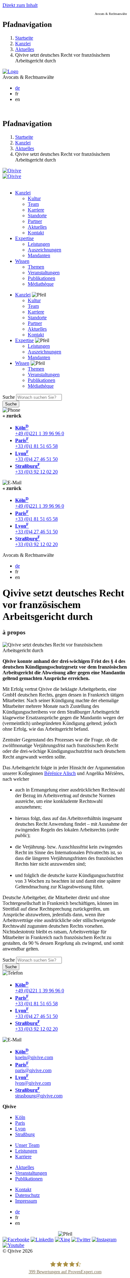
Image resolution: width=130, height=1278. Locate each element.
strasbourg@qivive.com (38, 1092)
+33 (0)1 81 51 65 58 (36, 443)
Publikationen (41, 278)
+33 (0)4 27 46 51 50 (36, 456)
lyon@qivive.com (33, 1080)
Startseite (24, 38)
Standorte (37, 215)
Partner (35, 221)
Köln (20, 1117)
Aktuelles (24, 49)
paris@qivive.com (33, 1067)
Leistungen (39, 244)
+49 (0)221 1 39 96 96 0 (39, 430)
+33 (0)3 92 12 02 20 (36, 468)
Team (33, 204)
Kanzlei (23, 43)
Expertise (24, 238)
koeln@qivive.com (34, 1054)
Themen (36, 267)
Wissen (22, 261)
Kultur (34, 198)
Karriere (36, 210)
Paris (20, 1123)
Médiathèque (41, 284)
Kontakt (36, 232)
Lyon (20, 1128)
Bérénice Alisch (60, 773)
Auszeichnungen (44, 249)
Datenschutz (27, 1195)
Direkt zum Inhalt (20, 5)
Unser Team (27, 1145)
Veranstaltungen (44, 272)
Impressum (26, 1201)
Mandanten (39, 255)
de (17, 88)
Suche (9, 397)
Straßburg (25, 1134)
